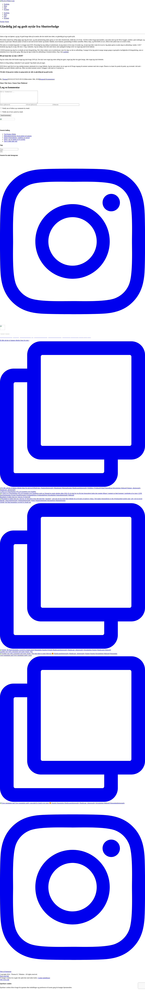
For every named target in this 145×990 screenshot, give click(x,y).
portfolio (66, 52)
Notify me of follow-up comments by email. (16, 108)
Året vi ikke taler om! (10, 141)
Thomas (4, 79)
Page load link (4, 976)
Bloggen (42, 79)
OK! (1, 979)
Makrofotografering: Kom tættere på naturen (18, 136)
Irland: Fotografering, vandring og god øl (16, 138)
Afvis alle (6, 979)
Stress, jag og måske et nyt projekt (14, 139)
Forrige (2, 21)
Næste (7, 21)
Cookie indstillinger (44, 978)
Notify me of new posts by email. (12, 112)
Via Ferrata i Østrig (10, 134)
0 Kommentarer (50, 79)
